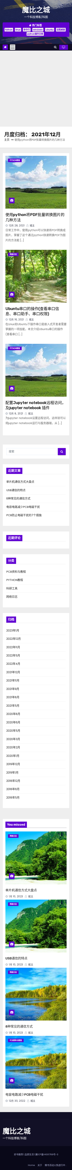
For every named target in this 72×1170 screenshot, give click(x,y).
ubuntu (49, 29)
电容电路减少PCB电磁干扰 (23, 507)
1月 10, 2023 (16, 896)
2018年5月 (13, 798)
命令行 (27, 29)
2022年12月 (13, 639)
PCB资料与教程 (16, 572)
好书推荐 (18, 1154)
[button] (55, 47)
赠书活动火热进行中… (56, 1165)
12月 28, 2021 (16, 225)
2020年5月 (13, 731)
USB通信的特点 (16, 490)
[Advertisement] (36, 88)
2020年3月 (13, 739)
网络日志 (13, 254)
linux (18, 29)
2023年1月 (12, 630)
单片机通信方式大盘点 (20, 482)
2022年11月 (13, 647)
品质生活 (29, 1154)
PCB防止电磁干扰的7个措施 (24, 515)
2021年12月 (13, 672)
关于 (40, 1165)
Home (31, 1165)
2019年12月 (13, 764)
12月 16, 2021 (16, 319)
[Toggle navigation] (12, 47)
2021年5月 (12, 706)
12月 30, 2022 (17, 1101)
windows (38, 29)
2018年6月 (13, 789)
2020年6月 (13, 722)
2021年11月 (12, 680)
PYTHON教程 (15, 160)
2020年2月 (13, 747)
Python (8, 29)
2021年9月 (12, 689)
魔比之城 (36, 10)
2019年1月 (12, 773)
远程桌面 (61, 29)
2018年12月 (13, 781)
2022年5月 (13, 655)
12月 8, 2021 (16, 413)
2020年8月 (13, 714)
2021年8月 (12, 697)
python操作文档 (35, 33)
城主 (32, 225)
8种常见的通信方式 (18, 498)
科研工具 (11, 588)
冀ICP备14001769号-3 (46, 1154)
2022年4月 (13, 664)
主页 (6, 140)
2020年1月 (12, 756)
